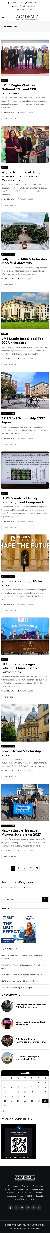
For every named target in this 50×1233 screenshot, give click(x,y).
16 (45, 1092)
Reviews (25, 1186)
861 (31, 868)
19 (18, 1096)
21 (32, 1096)
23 (45, 1096)
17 (5, 1096)
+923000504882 (34, 3)
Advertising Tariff (24, 10)
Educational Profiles (15, 1196)
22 (38, 1096)
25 (11, 1101)
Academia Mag (10, 112)
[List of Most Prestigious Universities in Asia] (7, 1058)
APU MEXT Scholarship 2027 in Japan (16, 988)
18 (11, 1096)
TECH (29, 1196)
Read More (8, 118)
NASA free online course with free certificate (19, 981)
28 (32, 1101)
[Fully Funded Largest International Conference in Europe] (7, 1041)
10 (5, 1092)
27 (25, 1101)
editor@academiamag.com (25, 6)
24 (5, 1101)
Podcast (38, 1193)
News (10, 1189)
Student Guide (37, 1189)
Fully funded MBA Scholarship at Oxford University (21, 975)
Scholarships (25, 1193)
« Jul (3, 1111)
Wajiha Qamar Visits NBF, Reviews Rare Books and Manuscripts (20, 176)
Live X (31, 1199)
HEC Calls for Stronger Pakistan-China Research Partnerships (20, 668)
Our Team (21, 1199)
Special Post (38, 1186)
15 (38, 1092)
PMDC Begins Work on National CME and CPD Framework (18, 89)
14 (32, 1092)
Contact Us (40, 1196)
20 (25, 1096)
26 (18, 1101)
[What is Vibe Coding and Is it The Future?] (7, 1023)
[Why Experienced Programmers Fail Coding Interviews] (7, 1006)
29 (38, 1101)
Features (13, 1193)
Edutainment (13, 1186)
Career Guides (22, 1189)
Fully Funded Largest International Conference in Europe (30, 1042)
